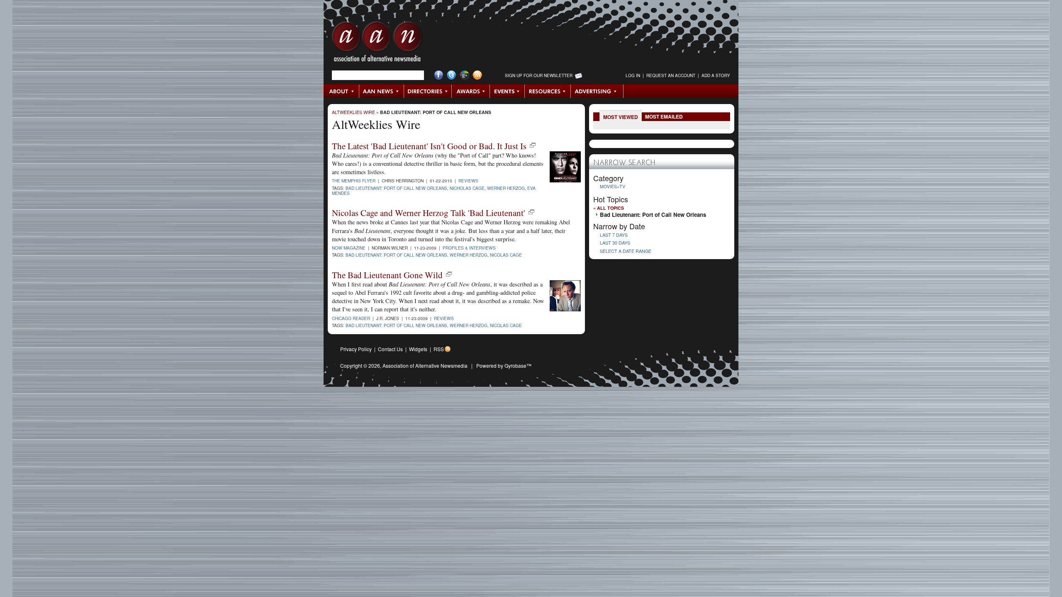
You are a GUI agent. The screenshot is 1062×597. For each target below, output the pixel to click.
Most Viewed (620, 117)
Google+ (464, 75)
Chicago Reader (351, 318)
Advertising (597, 91)
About (342, 91)
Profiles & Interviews (469, 248)
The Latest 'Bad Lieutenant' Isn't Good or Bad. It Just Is (429, 146)
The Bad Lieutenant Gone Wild (387, 275)
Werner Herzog (506, 188)
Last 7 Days (614, 235)
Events (507, 91)
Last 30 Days (615, 243)
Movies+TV (612, 186)
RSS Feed (477, 75)
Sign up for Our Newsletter (538, 75)
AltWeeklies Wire (353, 112)
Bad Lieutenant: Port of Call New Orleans (435, 112)
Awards (471, 91)
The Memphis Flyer (353, 180)
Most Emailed (664, 116)
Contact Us (390, 348)
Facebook (438, 75)
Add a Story (716, 75)
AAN (377, 43)
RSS (439, 348)
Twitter (451, 75)
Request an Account (670, 75)
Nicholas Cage (467, 188)
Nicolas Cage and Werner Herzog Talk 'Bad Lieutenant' (428, 212)
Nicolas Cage (506, 255)
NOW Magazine (348, 248)
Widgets (418, 348)
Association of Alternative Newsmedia (425, 365)
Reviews (468, 180)
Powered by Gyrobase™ (503, 365)
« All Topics (608, 208)
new (532, 145)
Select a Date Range (625, 251)
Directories (428, 91)
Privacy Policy (356, 348)
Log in (633, 75)
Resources (548, 91)
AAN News (382, 91)
